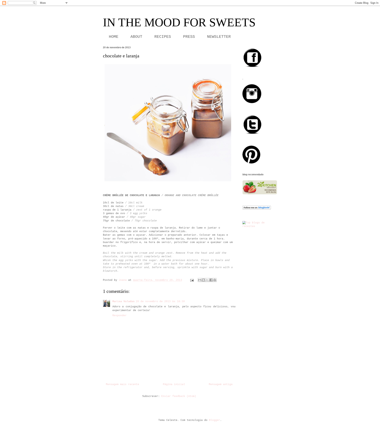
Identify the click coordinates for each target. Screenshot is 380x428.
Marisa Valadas (123, 301)
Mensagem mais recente (122, 384)
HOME (113, 36)
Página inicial (174, 384)
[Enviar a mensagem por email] (200, 280)
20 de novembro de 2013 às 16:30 (160, 301)
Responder (119, 315)
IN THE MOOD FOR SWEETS (179, 22)
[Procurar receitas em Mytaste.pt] (259, 226)
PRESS (189, 36)
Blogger (214, 420)
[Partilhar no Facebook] (211, 280)
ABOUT (136, 36)
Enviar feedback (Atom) (178, 396)
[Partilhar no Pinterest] (215, 280)
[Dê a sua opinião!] (203, 280)
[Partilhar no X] (207, 280)
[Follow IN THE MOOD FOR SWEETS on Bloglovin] (256, 208)
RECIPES (162, 36)
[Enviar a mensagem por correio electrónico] (192, 280)
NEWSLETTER (219, 36)
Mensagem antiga (221, 384)
